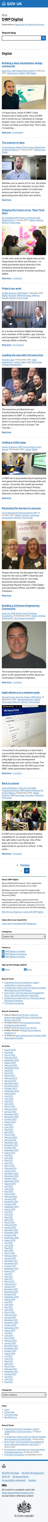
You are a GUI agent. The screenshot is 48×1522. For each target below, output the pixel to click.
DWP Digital (12, 19)
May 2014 (8, 1361)
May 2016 (8, 1307)
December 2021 (11, 1142)
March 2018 (9, 1253)
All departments (20, 1476)
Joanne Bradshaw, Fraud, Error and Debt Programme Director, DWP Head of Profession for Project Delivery (22, 790)
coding (17, 362)
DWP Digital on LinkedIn (15, 951)
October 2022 (10, 1119)
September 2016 (11, 1297)
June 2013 (8, 1379)
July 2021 (8, 1155)
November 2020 (11, 1176)
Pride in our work (11, 288)
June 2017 (8, 1276)
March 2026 (9, 1055)
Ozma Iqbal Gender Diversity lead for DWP (19, 513)
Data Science (12, 73)
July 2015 (8, 1333)
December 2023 (11, 1083)
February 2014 (10, 1369)
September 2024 (11, 1068)
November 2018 (11, 1232)
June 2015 (8, 1335)
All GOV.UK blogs (10, 1472)
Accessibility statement (14, 1480)
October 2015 (10, 1325)
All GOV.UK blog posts (33, 1472)
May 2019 (8, 1217)
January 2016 (10, 1317)
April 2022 (9, 1132)
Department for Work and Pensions (29, 24)
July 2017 (8, 1274)
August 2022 (10, 1122)
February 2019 (10, 1225)
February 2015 (10, 1341)
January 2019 (10, 1227)
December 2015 (11, 1320)
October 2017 (10, 1266)
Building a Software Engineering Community (20, 607)
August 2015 (9, 1330)
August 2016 (9, 1299)
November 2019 (11, 1202)
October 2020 (10, 1178)
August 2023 (10, 1093)
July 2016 (8, 1302)
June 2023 (9, 1099)
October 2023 (10, 1088)
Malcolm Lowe (8, 360)
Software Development (11, 364)
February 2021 (10, 1168)
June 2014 (8, 1359)
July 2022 (8, 1124)
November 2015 (11, 1322)
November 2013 (11, 1371)
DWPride (35, 295)
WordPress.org (10, 1417)
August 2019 (9, 1209)
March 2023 (9, 1106)
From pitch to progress (14, 1003)
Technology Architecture (24, 618)
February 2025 (10, 1065)
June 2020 (9, 1189)
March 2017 (9, 1281)
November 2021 (11, 1145)
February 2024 (10, 1078)
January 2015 (10, 1343)
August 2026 (10, 1050)
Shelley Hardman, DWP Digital (14, 293)
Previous (25, 865)
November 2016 (11, 1292)
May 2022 (8, 1129)
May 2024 (8, 1073)
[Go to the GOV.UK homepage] (12, 3)
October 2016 (10, 1294)
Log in (6, 1409)
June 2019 (8, 1214)
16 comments (18, 345)
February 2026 (10, 1057)
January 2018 (10, 1258)
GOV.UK (6, 1476)
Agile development (25, 699)
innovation (30, 795)
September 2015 (11, 1328)
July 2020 (8, 1186)
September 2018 (11, 1238)
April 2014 (8, 1364)
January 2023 (10, 1111)
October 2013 (10, 1374)
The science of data (13, 142)
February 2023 (10, 1109)
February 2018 (10, 1256)
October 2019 (10, 1204)
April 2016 (8, 1310)
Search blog (9, 32)
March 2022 (9, 1135)
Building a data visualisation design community (22, 65)
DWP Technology (24, 295)
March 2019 (9, 1222)
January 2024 (10, 1081)
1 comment (17, 278)
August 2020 (10, 1184)
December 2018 (11, 1230)
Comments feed (11, 1415)
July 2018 (8, 1243)
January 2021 (10, 1171)
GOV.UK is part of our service (24, 1028)
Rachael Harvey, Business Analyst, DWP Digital (21, 697)
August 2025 (10, 1063)
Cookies (32, 1480)
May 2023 (8, 1101)
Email (7, 969)
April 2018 (8, 1250)
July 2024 (8, 1070)
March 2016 (9, 1312)
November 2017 (11, 1263)
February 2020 (10, 1196)
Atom (29, 969)
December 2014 (11, 1346)
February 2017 (10, 1284)
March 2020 (9, 1194)
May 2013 (8, 1382)
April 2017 (8, 1279)
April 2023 (9, 1104)
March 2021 (9, 1166)
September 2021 (11, 1150)
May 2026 (8, 1052)
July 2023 (8, 1096)
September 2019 (11, 1207)
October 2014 (10, 1351)
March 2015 (9, 1338)
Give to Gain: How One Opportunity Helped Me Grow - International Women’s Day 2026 (23, 1017)
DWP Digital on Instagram (16, 954)
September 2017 (11, 1268)
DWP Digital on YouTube (15, 957)
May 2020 (8, 1191)
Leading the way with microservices (22, 355)
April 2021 (8, 1163)
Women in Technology (11, 222)
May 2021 (8, 1160)
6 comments (18, 132)
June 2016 (8, 1304)
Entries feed (9, 1412)
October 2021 (10, 1147)
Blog (4, 15)
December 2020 (11, 1173)
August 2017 (9, 1271)
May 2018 (8, 1248)
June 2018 (8, 1245)
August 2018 (9, 1240)
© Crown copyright (24, 1515)
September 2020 (11, 1181)
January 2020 (10, 1199)
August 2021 (9, 1153)
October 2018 (10, 1235)
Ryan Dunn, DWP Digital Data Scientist (18, 71)
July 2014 (8, 1356)
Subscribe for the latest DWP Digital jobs (19, 923)
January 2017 (10, 1286)
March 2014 (9, 1366)
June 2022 (9, 1127)
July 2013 (8, 1376)
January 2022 (10, 1140)
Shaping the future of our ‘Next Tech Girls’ (23, 212)
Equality (5, 298)
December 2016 (11, 1289)
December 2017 (11, 1261)
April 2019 (8, 1220)
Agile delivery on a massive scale (21, 692)
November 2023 (11, 1086)
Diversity (39, 220)
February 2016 (10, 1315)
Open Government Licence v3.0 (18, 1492)
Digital (22, 73)
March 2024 (9, 1075)
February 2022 (10, 1137)
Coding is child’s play (14, 442)
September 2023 (11, 1091)
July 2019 (8, 1212)
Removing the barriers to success (21, 508)
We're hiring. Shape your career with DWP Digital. (22, 912)
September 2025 (11, 1060)
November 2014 (11, 1348)
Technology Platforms (11, 702)
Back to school (10, 783)
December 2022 (11, 1114)
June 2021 (8, 1158)
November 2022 (11, 1117)
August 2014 (9, 1353)
